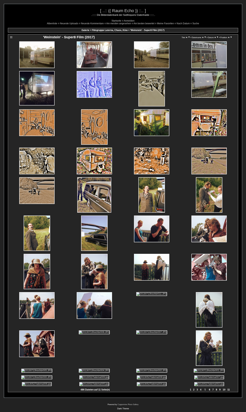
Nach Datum (183, 23)
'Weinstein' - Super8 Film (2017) (147, 30)
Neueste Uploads (69, 23)
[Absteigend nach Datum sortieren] (217, 37)
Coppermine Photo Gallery (128, 404)
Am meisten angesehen (118, 23)
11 (228, 389)
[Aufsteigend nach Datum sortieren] (215, 37)
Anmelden (129, 20)
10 (224, 389)
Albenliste (52, 23)
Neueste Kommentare (92, 23)
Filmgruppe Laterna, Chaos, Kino (110, 30)
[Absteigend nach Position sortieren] (231, 37)
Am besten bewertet (144, 23)
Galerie (85, 30)
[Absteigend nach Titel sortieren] (189, 37)
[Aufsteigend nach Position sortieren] (229, 37)
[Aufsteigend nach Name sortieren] (203, 37)
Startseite (116, 20)
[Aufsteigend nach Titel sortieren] (187, 37)
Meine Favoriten (165, 23)
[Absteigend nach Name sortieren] (205, 37)
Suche (195, 23)
